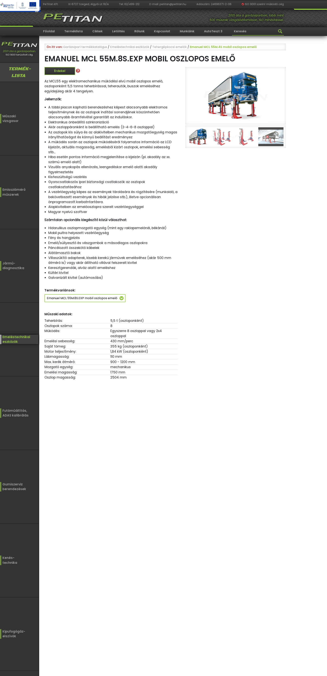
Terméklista (73, 31)
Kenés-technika (9, 560)
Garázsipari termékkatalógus (85, 47)
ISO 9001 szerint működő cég (264, 4)
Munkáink (187, 31)
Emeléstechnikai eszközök (129, 47)
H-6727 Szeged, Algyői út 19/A (89, 4)
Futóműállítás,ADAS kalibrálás (15, 413)
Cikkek (97, 31)
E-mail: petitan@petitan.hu (167, 4)
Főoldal (49, 31)
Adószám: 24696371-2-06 (213, 4)
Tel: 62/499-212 (129, 4)
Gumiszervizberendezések (14, 486)
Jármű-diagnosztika (13, 265)
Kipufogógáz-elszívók (13, 633)
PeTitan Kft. (50, 4)
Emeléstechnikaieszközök (16, 339)
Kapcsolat (162, 31)
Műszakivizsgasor (10, 118)
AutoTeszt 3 (213, 31)
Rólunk (139, 31)
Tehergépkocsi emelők (169, 47)
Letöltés (118, 31)
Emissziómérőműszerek (14, 192)
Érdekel (59, 71)
